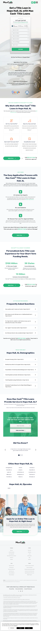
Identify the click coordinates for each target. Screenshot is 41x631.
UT (15, 581)
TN (12, 581)
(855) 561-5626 (25, 64)
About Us (11, 550)
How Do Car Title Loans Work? (29, 565)
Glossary (29, 559)
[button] (20, 309)
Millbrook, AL (9, 474)
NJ (36, 580)
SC (11, 581)
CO (11, 580)
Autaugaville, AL (9, 467)
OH (6, 581)
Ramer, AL (20, 476)
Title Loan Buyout (11, 574)
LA (23, 580)
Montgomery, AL (20, 474)
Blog (29, 557)
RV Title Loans (11, 567)
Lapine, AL (9, 472)
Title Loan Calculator (29, 567)
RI (10, 581)
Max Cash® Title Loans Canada (11, 555)
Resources (29, 550)
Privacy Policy (5, 618)
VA (16, 581)
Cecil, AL (20, 467)
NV (5, 581)
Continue (20, 49)
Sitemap (11, 559)
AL (6, 580)
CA (10, 580)
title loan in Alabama (25, 184)
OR (9, 581)
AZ (9, 580)
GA (15, 580)
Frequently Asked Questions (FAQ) (29, 569)
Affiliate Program (29, 574)
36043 (9, 488)
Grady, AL (20, 469)
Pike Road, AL (32, 474)
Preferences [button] (15, 625)
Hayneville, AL (32, 469)
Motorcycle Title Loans (11, 569)
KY (22, 580)
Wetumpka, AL (32, 476)
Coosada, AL (32, 467)
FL (14, 580)
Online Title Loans (11, 565)
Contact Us (11, 557)
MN (27, 580)
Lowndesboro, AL (32, 472)
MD (24, 580)
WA (17, 581)
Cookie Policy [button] (32, 624)
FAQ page (34, 229)
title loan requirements (29, 199)
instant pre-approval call (21, 22)
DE (13, 580)
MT (31, 580)
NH (35, 580)
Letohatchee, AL (20, 472)
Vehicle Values (29, 555)
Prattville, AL (9, 476)
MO (28, 580)
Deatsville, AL (9, 469)
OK (7, 581)
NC (32, 580)
